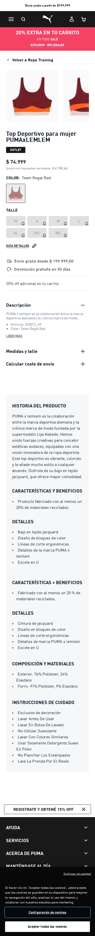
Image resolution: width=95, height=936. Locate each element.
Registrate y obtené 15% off (43, 809)
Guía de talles (17, 246)
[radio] (15, 193)
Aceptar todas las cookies (47, 926)
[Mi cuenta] (72, 19)
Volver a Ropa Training (32, 59)
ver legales (55, 45)
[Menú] (11, 19)
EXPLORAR (38, 45)
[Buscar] (23, 19)
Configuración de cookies (47, 912)
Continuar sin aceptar (77, 873)
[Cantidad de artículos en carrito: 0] (84, 19)
